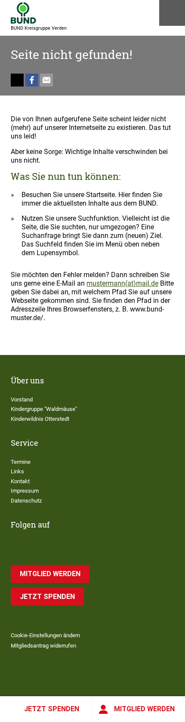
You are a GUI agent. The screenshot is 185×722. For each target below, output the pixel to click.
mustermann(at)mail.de (122, 283)
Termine (21, 462)
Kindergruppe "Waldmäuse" (44, 409)
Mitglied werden (144, 709)
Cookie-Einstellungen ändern (45, 635)
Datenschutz (26, 500)
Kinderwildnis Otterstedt (40, 419)
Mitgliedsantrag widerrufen (43, 645)
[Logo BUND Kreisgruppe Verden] (23, 13)
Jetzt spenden (51, 709)
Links (17, 471)
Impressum (25, 491)
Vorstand (22, 399)
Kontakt (20, 481)
